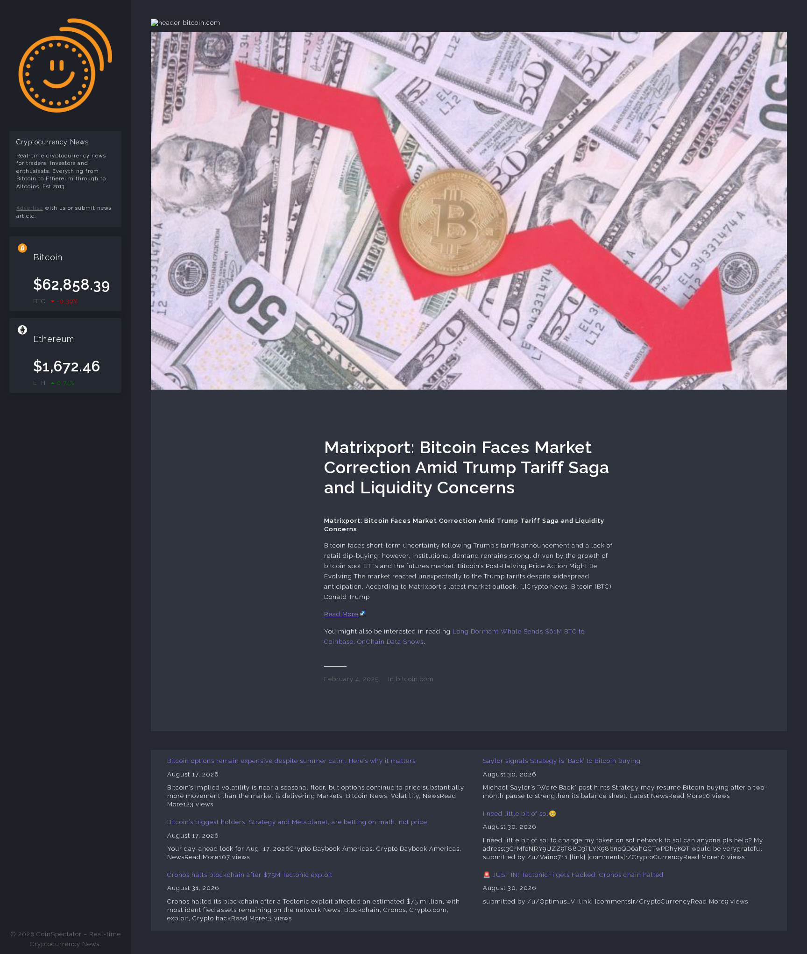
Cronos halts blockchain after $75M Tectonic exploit (250, 874)
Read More (341, 614)
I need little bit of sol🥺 (520, 813)
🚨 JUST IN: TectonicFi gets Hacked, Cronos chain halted (573, 874)
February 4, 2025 (351, 679)
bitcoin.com (415, 679)
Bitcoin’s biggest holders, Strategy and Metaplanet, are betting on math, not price (297, 822)
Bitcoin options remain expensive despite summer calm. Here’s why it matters (291, 760)
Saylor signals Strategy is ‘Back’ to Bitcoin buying (562, 760)
